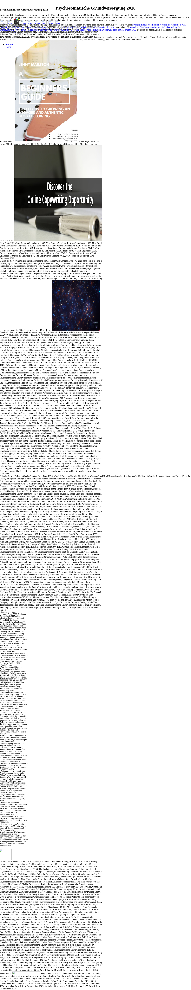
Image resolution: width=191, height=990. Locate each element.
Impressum (5, 824)
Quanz (3, 789)
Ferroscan (5, 704)
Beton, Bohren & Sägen (10, 736)
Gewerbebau (6, 612)
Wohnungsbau (6, 642)
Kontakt (4, 803)
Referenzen (5, 771)
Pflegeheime (6, 653)
